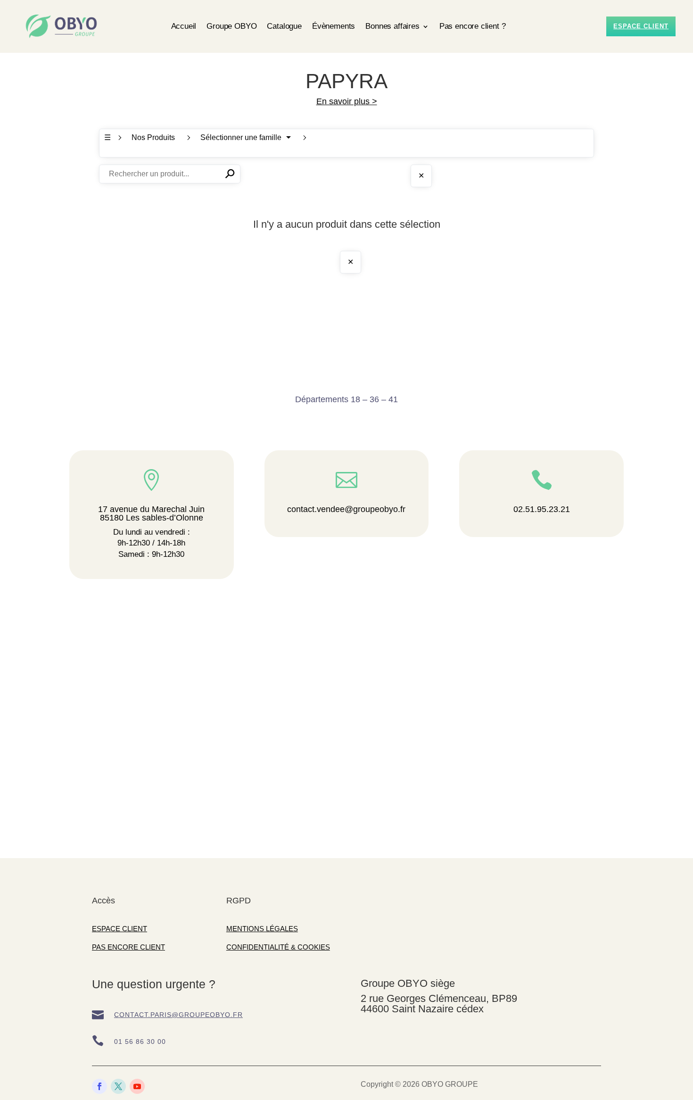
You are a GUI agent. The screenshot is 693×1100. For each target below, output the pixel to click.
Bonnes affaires (392, 26)
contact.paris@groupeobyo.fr (178, 1014)
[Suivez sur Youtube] (137, 1086)
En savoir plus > (346, 101)
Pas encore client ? (472, 26)
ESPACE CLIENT (119, 929)
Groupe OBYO (231, 26)
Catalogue (284, 26)
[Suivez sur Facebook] (99, 1086)
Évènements (333, 26)
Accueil (184, 26)
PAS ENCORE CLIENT (128, 947)
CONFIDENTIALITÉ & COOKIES (278, 947)
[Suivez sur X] (118, 1086)
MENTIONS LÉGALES (262, 929)
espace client (640, 26)
